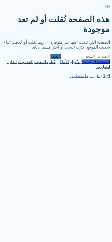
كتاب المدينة (44, 61)
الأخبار (75, 61)
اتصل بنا (103, 66)
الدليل (12, 61)
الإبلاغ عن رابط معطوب (90, 75)
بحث (55, 56)
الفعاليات (25, 61)
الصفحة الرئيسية (96, 61)
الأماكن (63, 61)
